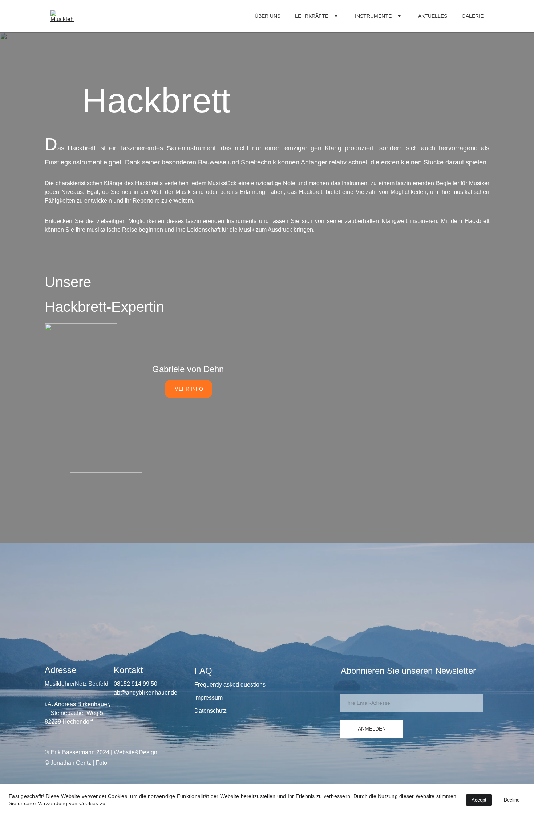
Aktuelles (432, 16)
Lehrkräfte (311, 16)
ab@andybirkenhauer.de (145, 692)
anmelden (372, 729)
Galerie (473, 16)
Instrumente (373, 16)
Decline (511, 800)
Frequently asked (217, 684)
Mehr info (188, 389)
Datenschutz (210, 711)
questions (253, 684)
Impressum (208, 698)
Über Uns (267, 16)
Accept (479, 800)
